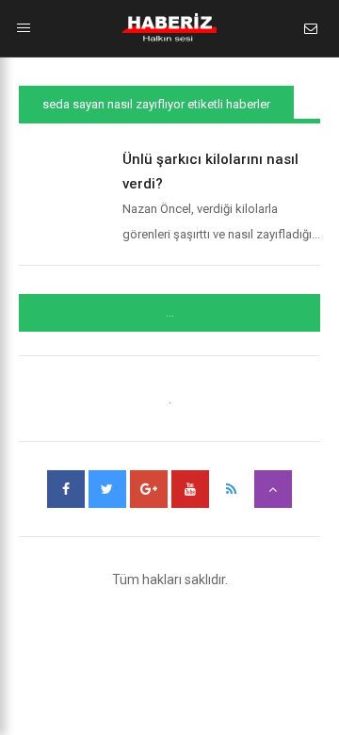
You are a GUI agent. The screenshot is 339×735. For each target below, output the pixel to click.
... (170, 312)
